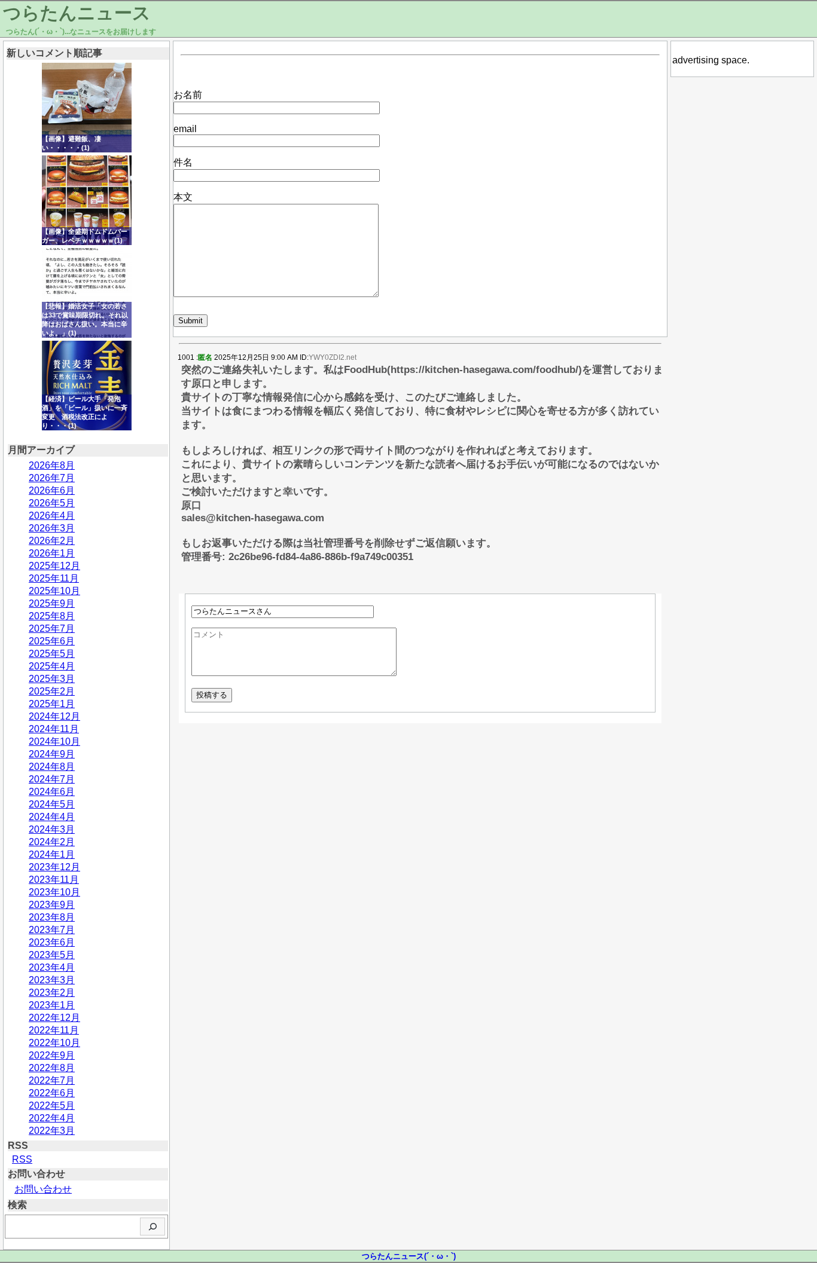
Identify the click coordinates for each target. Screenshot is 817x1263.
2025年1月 (52, 704)
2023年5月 (52, 955)
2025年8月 (52, 616)
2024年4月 (52, 817)
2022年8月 (52, 1068)
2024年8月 (52, 767)
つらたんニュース (77, 13)
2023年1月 (52, 1005)
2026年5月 (52, 503)
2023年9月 (52, 905)
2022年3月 (52, 1131)
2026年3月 (52, 528)
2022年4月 (52, 1118)
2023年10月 (54, 892)
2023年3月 (52, 980)
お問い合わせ (43, 1189)
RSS (22, 1159)
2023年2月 (52, 992)
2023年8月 (52, 917)
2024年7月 (52, 779)
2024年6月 (52, 792)
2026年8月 (52, 465)
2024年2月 (52, 842)
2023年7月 (52, 930)
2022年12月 (54, 1018)
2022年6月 (52, 1093)
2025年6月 (52, 641)
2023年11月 (54, 879)
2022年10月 (54, 1043)
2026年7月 (52, 478)
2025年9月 (52, 603)
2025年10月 (54, 591)
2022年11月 (54, 1030)
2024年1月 (52, 854)
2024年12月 (54, 716)
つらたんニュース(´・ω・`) (409, 1256)
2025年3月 (52, 679)
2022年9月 (52, 1055)
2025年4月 (52, 666)
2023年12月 (54, 867)
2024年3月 (52, 829)
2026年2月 (52, 541)
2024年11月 (54, 729)
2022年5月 (52, 1105)
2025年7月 (52, 628)
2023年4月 (52, 967)
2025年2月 (52, 691)
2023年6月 (52, 942)
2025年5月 (52, 654)
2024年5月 (52, 804)
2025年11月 (54, 578)
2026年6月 (52, 490)
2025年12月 (54, 566)
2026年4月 (52, 515)
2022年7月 (52, 1080)
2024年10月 (54, 741)
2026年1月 (52, 553)
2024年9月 (52, 754)
